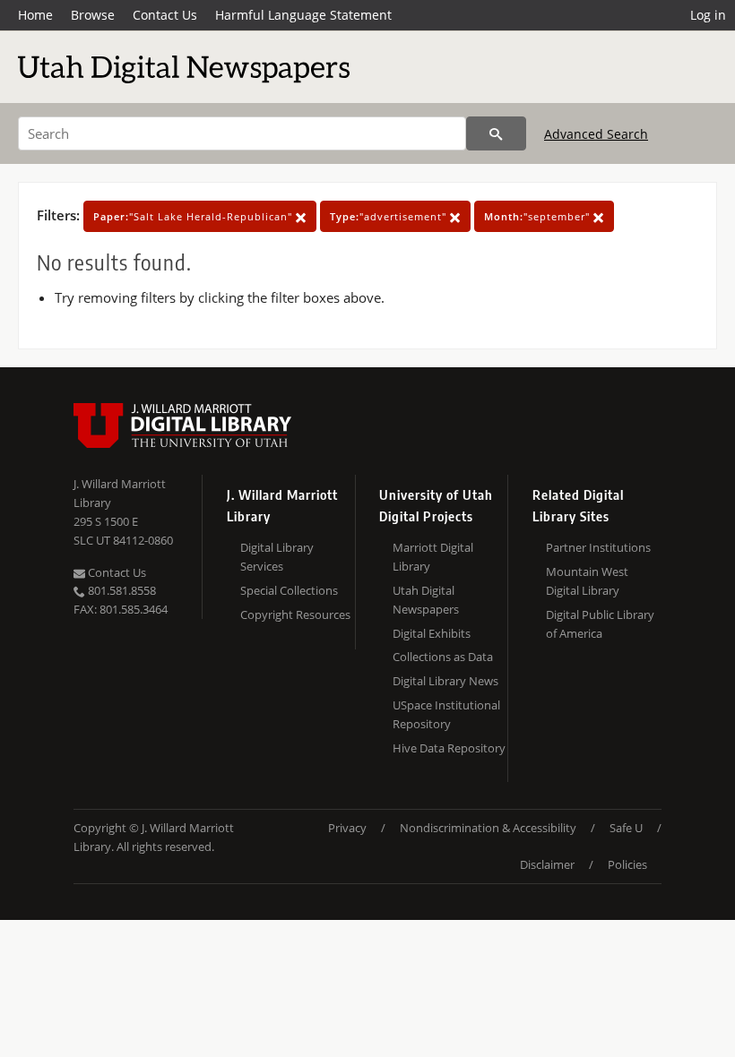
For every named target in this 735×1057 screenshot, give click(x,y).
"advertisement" (390, 216)
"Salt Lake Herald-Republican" (194, 216)
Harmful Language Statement (303, 14)
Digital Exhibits (432, 633)
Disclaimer (547, 864)
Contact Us (165, 14)
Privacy (347, 828)
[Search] (496, 133)
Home (35, 14)
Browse (93, 14)
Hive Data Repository (449, 748)
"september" (538, 216)
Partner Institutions (598, 547)
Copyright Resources (295, 614)
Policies (627, 864)
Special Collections (289, 590)
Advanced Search (596, 133)
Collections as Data (443, 657)
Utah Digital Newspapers (426, 599)
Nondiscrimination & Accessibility (488, 828)
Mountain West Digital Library (587, 580)
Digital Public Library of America (600, 623)
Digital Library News (445, 681)
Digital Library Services (277, 556)
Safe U (626, 828)
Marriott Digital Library (433, 556)
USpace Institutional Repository (446, 714)
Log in (708, 14)
